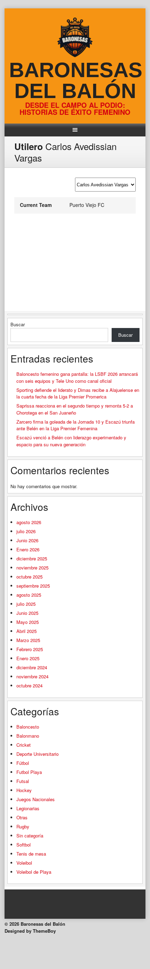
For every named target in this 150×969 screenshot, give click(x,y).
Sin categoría (29, 835)
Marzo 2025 (28, 640)
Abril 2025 (26, 631)
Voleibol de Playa (33, 872)
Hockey (24, 790)
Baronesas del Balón (75, 80)
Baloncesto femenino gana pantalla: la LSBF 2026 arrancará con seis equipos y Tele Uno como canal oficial (77, 377)
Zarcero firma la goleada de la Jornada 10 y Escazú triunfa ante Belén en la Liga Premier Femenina (75, 425)
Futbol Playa (29, 772)
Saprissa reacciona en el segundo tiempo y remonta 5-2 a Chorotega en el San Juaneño (74, 409)
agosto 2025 (28, 594)
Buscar (17, 324)
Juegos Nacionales (35, 799)
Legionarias (27, 808)
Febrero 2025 (29, 649)
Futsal (22, 781)
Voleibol (24, 862)
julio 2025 (26, 604)
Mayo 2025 (27, 622)
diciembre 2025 (31, 558)
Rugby (22, 826)
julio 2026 (26, 531)
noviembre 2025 (32, 567)
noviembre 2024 (32, 676)
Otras (22, 817)
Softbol (23, 844)
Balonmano (27, 735)
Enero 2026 (27, 549)
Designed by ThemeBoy (30, 930)
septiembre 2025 (33, 585)
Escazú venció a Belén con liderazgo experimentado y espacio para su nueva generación (71, 441)
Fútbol (22, 763)
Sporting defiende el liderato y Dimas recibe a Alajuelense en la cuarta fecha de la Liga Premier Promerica (77, 393)
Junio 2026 (27, 540)
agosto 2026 (28, 522)
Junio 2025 (27, 613)
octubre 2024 (29, 685)
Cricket (23, 744)
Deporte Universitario (37, 754)
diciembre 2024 (31, 667)
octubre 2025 (29, 576)
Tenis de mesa (31, 853)
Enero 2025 (27, 658)
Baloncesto (27, 726)
